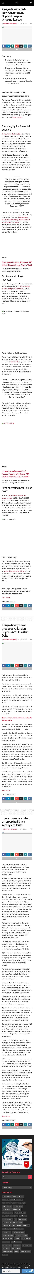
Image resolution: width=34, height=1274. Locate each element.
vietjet (16, 1251)
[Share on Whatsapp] (12, 46)
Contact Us (28, 1267)
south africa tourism (21, 1235)
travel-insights (26, 1238)
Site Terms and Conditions (22, 1266)
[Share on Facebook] (4, 46)
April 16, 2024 (23, 23)
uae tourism (6, 1248)
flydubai (15, 1216)
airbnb (20, 1199)
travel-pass (6, 1241)
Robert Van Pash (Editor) (10, 23)
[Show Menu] (3, 3)
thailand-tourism (7, 1238)
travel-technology (16, 1241)
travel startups (7, 1245)
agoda (15, 1196)
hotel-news (23, 1216)
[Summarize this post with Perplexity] (25, 46)
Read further (6, 598)
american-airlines (8, 1203)
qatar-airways (6, 1232)
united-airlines (16, 1248)
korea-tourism (17, 1225)
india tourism (22, 1219)
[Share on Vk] (30, 46)
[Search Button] (31, 3)
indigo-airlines (7, 1222)
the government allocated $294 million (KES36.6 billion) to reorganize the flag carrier (16, 219)
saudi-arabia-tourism (18, 1232)
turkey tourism (27, 1245)
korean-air (26, 1225)
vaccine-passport (7, 1251)
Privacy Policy (5, 1267)
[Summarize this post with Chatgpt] (21, 46)
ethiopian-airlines (20, 1212)
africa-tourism (7, 1196)
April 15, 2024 (23, 639)
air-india (13, 1199)
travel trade (17, 1245)
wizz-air (5, 1254)
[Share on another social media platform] (17, 49)
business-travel (18, 1206)
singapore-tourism (8, 1235)
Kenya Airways (17, 117)
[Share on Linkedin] (8, 46)
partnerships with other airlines (14, 571)
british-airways (7, 1206)
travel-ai (17, 1238)
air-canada (6, 1199)
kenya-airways (10, 601)
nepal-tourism (7, 1229)
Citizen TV (14, 362)
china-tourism (7, 1209)
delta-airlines (16, 1209)
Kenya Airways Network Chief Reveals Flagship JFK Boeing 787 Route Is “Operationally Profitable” (15, 474)
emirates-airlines (7, 1212)
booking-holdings (20, 1203)
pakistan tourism (18, 1229)
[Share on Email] (17, 46)
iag (15, 1219)
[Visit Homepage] (17, 3)
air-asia (21, 1196)
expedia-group (7, 1216)
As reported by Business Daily (12, 134)
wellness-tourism (26, 1251)
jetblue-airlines (17, 1222)
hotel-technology (7, 1219)
